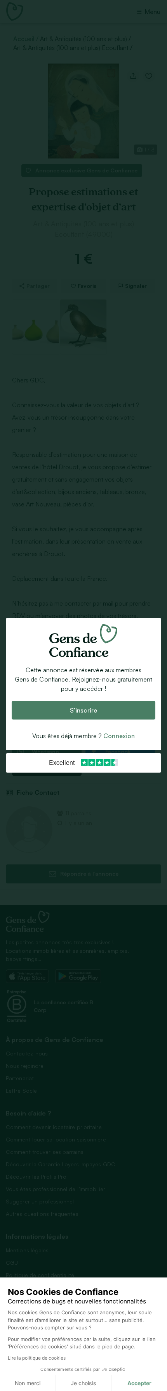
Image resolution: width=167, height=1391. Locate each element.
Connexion (119, 736)
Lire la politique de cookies (37, 1358)
